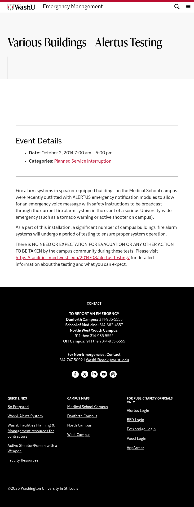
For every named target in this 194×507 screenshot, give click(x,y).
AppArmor (135, 448)
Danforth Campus (82, 416)
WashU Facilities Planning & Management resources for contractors (31, 431)
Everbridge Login (141, 429)
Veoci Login (136, 439)
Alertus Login (138, 411)
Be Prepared (18, 407)
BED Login (135, 420)
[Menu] (188, 7)
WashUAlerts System (25, 416)
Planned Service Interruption (82, 161)
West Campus (78, 435)
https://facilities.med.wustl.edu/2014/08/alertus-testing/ (73, 258)
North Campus (79, 425)
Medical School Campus (87, 407)
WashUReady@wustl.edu (107, 360)
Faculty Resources (23, 461)
